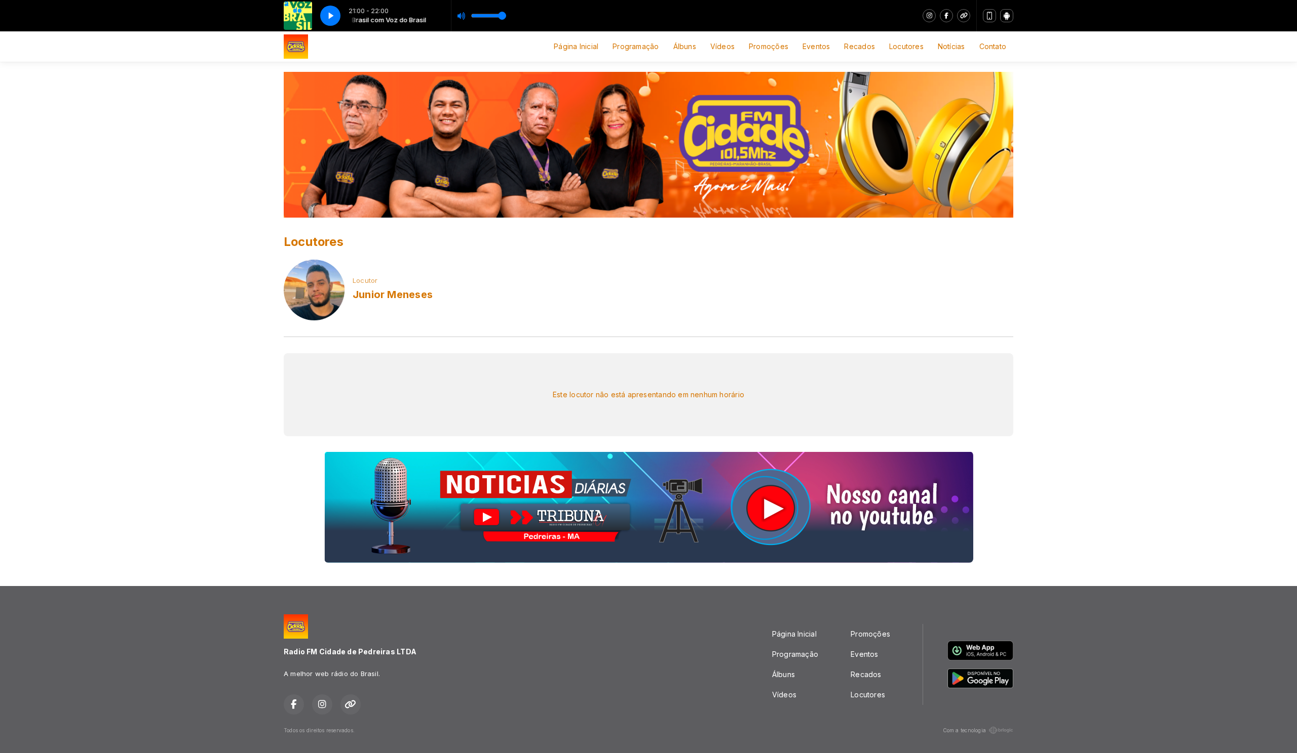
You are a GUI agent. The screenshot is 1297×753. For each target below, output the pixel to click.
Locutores (906, 46)
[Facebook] (946, 15)
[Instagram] (929, 15)
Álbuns (684, 46)
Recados (859, 46)
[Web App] (989, 15)
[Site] (963, 15)
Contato (992, 46)
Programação (636, 46)
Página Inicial (576, 46)
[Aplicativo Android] (1006, 15)
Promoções (768, 46)
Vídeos (722, 46)
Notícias (951, 46)
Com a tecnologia (964, 730)
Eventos (816, 46)
